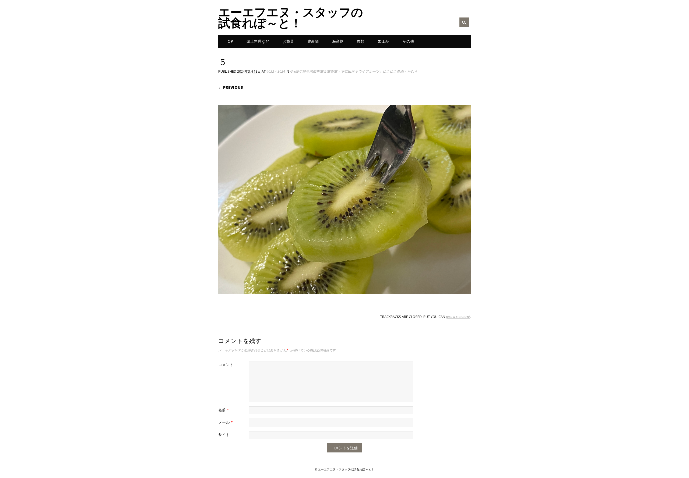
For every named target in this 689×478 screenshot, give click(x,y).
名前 (223, 409)
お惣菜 (288, 41)
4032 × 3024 (275, 71)
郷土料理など (258, 41)
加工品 (383, 41)
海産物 (337, 41)
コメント (225, 364)
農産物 (313, 41)
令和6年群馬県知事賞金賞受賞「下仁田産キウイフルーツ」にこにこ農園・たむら (354, 71)
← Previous (230, 87)
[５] (344, 299)
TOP (229, 41)
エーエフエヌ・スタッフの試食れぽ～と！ (290, 17)
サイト (224, 434)
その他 (408, 41)
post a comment (458, 316)
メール (225, 422)
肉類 (360, 41)
